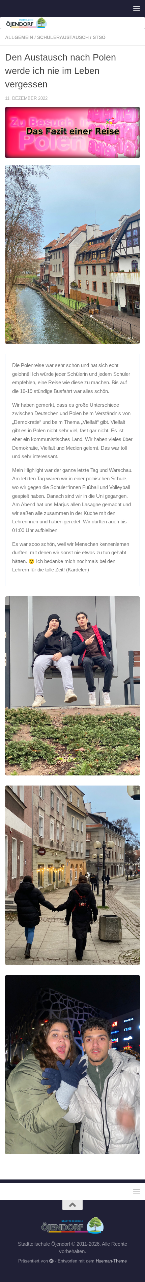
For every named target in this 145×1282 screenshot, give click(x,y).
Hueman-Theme (111, 1261)
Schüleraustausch (63, 37)
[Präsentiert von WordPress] (51, 1261)
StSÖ (99, 37)
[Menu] (136, 8)
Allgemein (19, 37)
